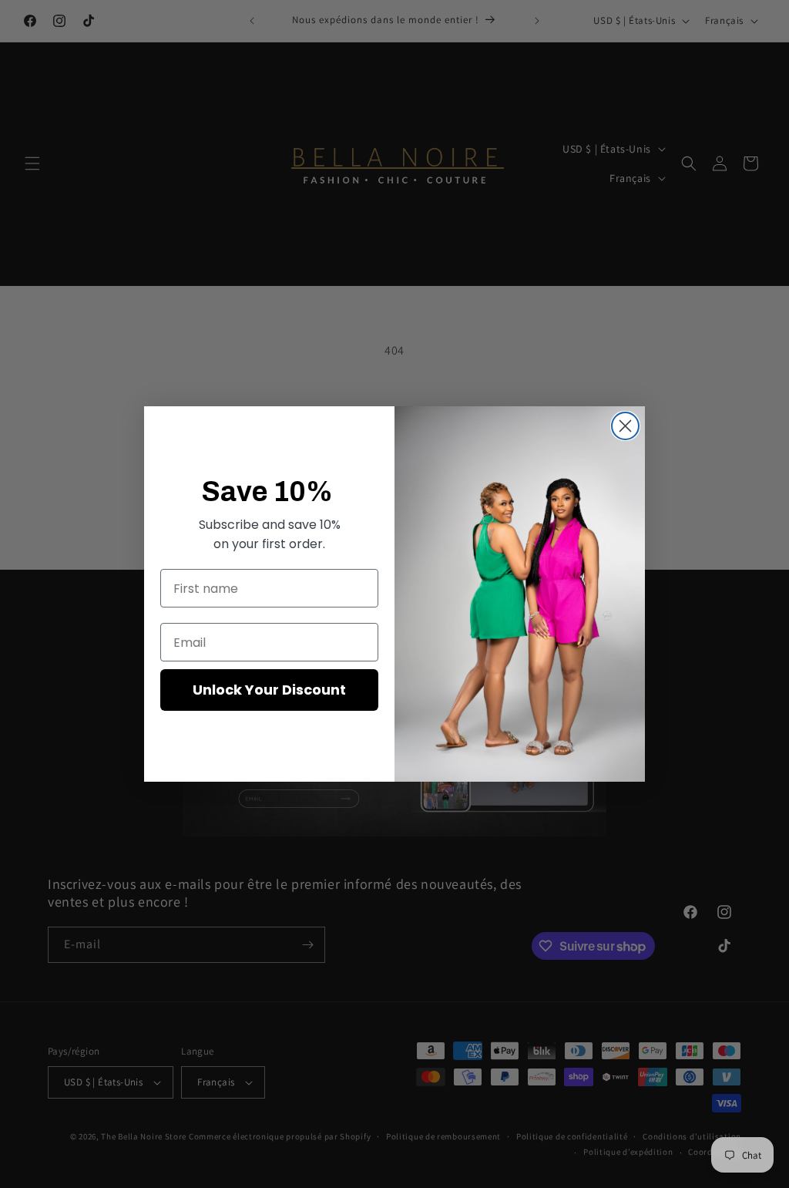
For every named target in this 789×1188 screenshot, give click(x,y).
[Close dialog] (625, 425)
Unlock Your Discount (269, 689)
